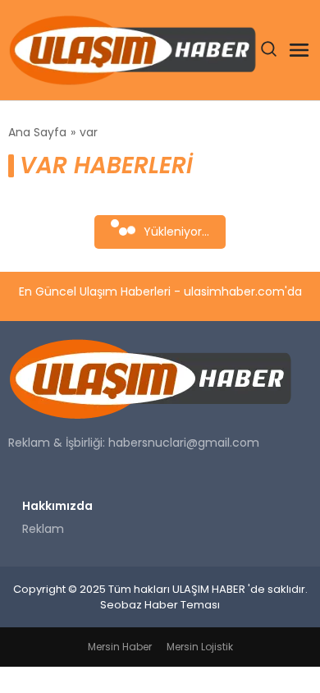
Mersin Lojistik (200, 647)
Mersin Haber (120, 647)
